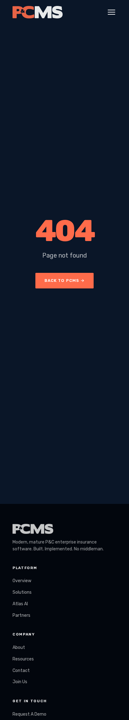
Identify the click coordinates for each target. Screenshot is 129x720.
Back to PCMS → (64, 280)
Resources (23, 659)
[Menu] (111, 12)
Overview (22, 580)
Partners (21, 615)
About (19, 647)
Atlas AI (20, 603)
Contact (21, 670)
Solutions (22, 592)
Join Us (20, 681)
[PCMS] (38, 12)
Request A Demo (29, 714)
